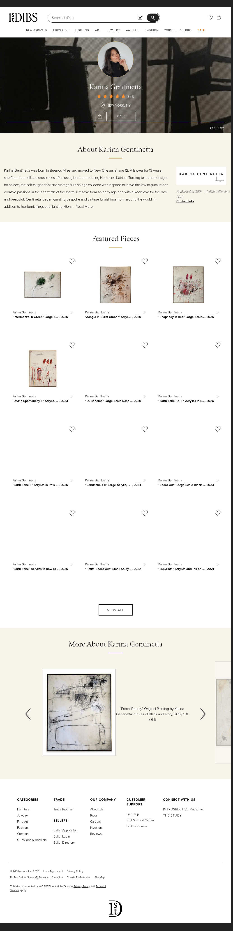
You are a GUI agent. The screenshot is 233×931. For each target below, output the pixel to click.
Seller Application (66, 830)
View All (115, 609)
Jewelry (113, 30)
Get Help (133, 814)
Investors (96, 827)
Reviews (96, 833)
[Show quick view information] (71, 312)
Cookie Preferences (78, 877)
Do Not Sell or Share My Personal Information (36, 877)
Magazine (183, 809)
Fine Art (22, 821)
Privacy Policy (75, 871)
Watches (132, 30)
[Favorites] (211, 18)
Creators (22, 833)
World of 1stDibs (178, 30)
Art (98, 30)
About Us (96, 809)
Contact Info (185, 201)
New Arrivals (36, 30)
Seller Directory (64, 842)
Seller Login (62, 836)
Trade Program (64, 809)
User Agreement (53, 871)
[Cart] (219, 18)
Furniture (61, 30)
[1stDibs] (22, 17)
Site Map (100, 877)
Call (121, 116)
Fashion (151, 30)
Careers (95, 821)
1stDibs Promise (137, 826)
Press (93, 815)
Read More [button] (84, 206)
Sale (201, 30)
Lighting (82, 30)
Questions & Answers (31, 840)
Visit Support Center (140, 820)
